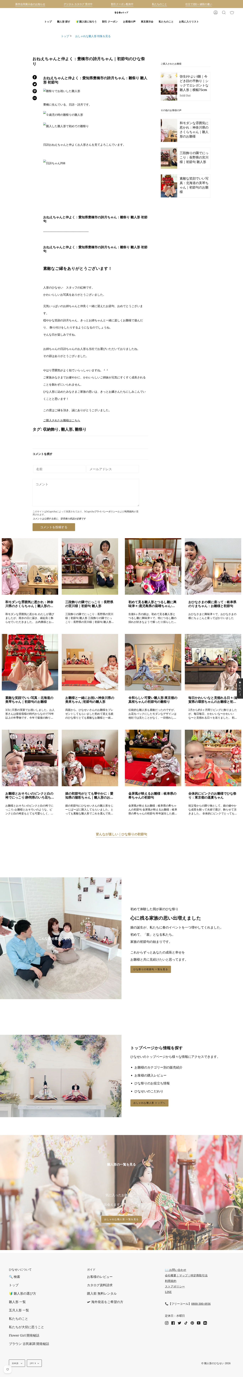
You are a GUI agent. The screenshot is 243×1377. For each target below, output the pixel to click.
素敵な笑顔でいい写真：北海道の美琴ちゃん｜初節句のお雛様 (29, 700)
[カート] (232, 12)
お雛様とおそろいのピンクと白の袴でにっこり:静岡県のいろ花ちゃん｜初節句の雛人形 (29, 795)
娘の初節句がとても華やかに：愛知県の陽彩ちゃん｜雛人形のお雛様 (89, 795)
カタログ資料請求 (100, 1285)
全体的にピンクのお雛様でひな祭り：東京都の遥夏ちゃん (212, 795)
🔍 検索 (14, 1276)
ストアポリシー (175, 1286)
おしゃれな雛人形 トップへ (149, 1102)
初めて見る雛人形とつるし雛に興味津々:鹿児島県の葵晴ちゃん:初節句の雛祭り (152, 604)
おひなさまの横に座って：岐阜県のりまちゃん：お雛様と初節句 (212, 604)
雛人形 (67, 429)
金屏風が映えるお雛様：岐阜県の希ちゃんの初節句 (152, 795)
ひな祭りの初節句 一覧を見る (150, 969)
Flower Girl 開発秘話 (24, 1335)
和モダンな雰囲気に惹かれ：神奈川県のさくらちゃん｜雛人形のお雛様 (29, 604)
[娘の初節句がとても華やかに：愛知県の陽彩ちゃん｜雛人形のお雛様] (90, 758)
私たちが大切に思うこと (26, 1327)
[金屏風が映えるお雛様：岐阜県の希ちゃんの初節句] (153, 758)
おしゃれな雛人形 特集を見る (92, 36)
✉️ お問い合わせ (175, 1270)
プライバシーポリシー (106, 511)
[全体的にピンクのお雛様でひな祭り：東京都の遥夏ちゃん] (213, 758)
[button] (63, 21)
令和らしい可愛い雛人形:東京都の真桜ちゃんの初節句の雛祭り (152, 700)
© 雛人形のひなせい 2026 (216, 1363)
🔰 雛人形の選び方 (22, 1293)
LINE (168, 1292)
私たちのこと (18, 1318)
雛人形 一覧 (17, 1302)
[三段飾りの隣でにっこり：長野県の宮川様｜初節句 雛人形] (90, 566)
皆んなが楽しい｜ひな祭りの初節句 (121, 834)
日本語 (15, 1363)
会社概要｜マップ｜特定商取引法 (186, 1275)
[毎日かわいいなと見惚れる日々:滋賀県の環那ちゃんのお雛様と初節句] (213, 662)
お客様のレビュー (100, 1276)
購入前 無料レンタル (102, 1293)
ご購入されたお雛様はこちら (61, 420)
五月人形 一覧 (19, 1310)
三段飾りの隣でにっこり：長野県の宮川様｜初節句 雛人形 (89, 604)
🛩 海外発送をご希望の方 (105, 1302)
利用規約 (129, 511)
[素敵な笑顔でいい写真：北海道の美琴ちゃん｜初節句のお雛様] (30, 662)
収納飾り (51, 429)
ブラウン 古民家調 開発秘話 (29, 1344)
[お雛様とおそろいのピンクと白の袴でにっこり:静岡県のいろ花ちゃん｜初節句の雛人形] (30, 758)
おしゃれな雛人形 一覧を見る (121, 1219)
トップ (65, 36)
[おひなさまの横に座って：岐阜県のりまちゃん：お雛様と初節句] (213, 566)
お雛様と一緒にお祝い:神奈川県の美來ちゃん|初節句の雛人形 (89, 700)
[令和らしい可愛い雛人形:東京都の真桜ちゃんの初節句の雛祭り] (153, 662)
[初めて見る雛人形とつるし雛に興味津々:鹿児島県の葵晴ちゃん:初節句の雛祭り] (153, 566)
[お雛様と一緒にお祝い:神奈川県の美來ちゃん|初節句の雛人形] (90, 662)
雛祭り (81, 429)
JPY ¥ (33, 1363)
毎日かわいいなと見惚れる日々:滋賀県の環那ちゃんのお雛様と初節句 (212, 700)
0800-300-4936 (201, 1304)
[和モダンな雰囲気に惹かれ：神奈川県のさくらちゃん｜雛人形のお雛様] (30, 566)
